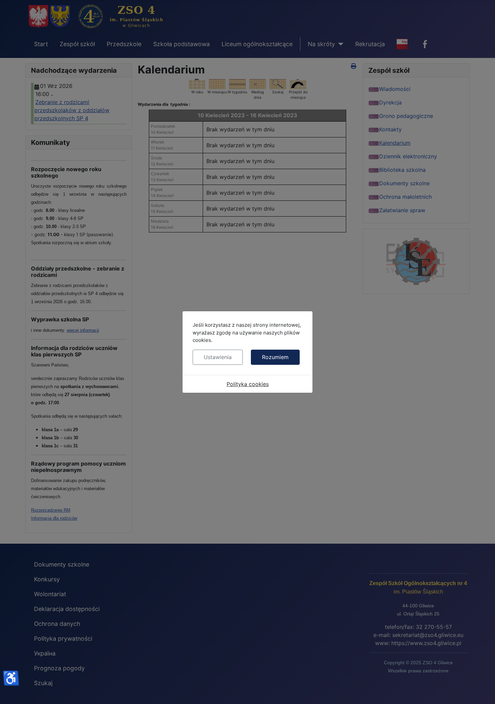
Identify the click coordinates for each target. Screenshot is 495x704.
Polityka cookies (248, 384)
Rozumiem (275, 357)
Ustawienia (218, 357)
